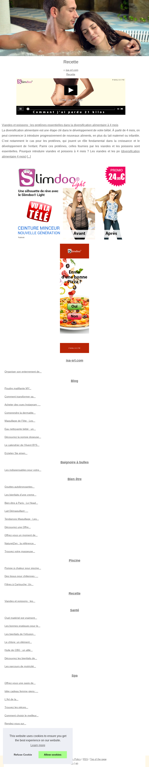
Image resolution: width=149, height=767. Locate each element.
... (29, 156)
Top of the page (98, 759)
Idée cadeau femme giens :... (21, 691)
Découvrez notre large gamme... (23, 747)
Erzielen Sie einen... (16, 453)
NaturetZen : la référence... (20, 543)
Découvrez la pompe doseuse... (23, 437)
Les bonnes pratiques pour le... (22, 625)
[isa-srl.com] (74, 28)
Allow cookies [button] (52, 754)
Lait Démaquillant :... (16, 510)
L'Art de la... (11, 699)
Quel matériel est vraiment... (21, 617)
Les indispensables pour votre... (23, 469)
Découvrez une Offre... (18, 527)
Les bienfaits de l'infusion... (20, 634)
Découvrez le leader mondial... (22, 731)
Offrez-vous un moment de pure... (24, 739)
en (77, 763)
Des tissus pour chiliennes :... (21, 576)
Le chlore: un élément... (18, 642)
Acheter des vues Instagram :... (23, 404)
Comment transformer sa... (20, 396)
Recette (70, 74)
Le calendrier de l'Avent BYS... (22, 445)
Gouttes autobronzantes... (20, 486)
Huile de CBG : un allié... (19, 650)
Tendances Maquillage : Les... (22, 518)
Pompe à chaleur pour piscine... (23, 568)
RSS (85, 759)
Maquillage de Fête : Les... (20, 420)
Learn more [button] (38, 745)
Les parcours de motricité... (20, 666)
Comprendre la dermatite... (20, 412)
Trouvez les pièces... (16, 707)
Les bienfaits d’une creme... (20, 494)
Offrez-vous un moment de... (21, 535)
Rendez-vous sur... (15, 723)
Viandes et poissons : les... (20, 601)
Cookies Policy (73, 759)
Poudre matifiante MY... (18, 388)
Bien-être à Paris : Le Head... (21, 502)
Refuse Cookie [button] (23, 754)
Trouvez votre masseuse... (20, 551)
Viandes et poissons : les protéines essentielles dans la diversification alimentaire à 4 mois (60, 125)
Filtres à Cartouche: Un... (19, 584)
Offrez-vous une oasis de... (20, 683)
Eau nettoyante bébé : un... (20, 428)
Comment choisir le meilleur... (22, 715)
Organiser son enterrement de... (23, 371)
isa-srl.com (72, 69)
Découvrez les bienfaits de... (21, 658)
